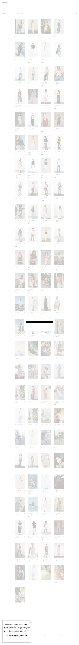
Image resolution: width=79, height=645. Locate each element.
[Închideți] (30, 622)
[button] (39, 322)
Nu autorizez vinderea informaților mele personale (17, 635)
